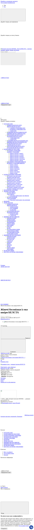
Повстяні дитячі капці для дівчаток (19, 195)
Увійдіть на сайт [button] (5, 353)
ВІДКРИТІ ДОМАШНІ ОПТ (18, 129)
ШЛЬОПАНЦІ (14, 207)
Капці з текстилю (15, 169)
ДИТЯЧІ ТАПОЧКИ (9, 191)
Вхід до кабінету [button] (8, 452)
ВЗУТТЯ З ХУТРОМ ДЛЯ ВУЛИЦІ (13, 252)
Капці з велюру (14, 166)
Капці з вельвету (14, 167)
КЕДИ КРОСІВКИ (9, 250)
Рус (5, 6)
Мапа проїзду (4, 487)
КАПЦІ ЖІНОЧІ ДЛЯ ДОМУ (12, 149)
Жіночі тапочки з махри (16, 160)
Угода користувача (6, 2)
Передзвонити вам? (6, 104)
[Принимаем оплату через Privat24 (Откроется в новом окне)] (10, 403)
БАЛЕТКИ (13, 209)
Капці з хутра (13, 173)
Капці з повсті (14, 164)
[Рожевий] (13, 357)
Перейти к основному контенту (9, 1)
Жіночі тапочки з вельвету (17, 157)
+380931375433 (5, 77)
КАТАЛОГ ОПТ (8, 123)
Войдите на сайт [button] (5, 368)
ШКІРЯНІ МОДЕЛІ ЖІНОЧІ (11, 216)
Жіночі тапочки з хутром (16, 154)
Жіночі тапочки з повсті (16, 153)
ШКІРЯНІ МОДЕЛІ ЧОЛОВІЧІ (12, 235)
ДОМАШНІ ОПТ (15, 138)
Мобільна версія (28, 415)
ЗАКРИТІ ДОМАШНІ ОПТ (17, 128)
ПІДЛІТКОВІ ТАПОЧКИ (11, 190)
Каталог (13, 2)
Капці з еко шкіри (15, 171)
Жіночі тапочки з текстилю (17, 159)
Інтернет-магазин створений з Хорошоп (11, 416)
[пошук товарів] (13, 59)
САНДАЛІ (13, 215)
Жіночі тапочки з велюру (17, 156)
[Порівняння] (13, 15)
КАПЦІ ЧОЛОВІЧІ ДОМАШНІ (12, 174)
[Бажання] (17, 29)
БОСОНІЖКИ (14, 208)
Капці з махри (14, 170)
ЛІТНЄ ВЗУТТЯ (8, 202)
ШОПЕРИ (6, 201)
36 (1, 360)
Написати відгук (5, 319)
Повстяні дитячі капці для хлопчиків (20, 200)
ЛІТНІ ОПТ (13, 131)
